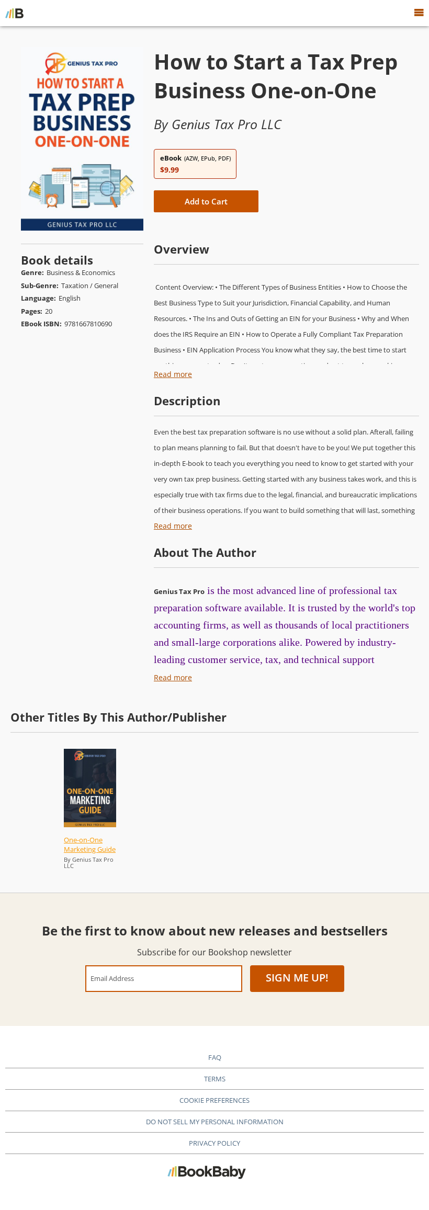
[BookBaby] (14, 13)
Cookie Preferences (214, 1100)
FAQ (214, 1057)
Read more (173, 374)
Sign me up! (297, 978)
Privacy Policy (214, 1143)
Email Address (112, 978)
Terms (214, 1078)
